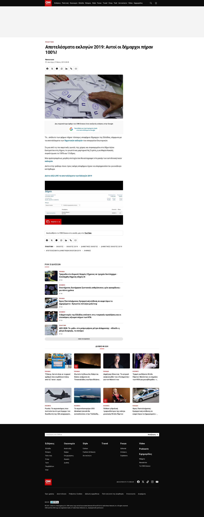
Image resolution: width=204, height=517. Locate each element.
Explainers (124, 456)
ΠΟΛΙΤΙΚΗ (49, 42)
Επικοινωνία (130, 494)
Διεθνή (66, 463)
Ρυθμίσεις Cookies (75, 494)
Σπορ (110, 3)
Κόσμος (88, 3)
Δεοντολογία (61, 494)
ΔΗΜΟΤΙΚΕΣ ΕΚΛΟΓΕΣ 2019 (111, 247)
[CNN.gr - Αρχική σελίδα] (48, 482)
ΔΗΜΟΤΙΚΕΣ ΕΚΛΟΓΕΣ (89, 247)
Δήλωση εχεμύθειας (92, 494)
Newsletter (143, 462)
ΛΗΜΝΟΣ (87, 251)
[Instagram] (152, 481)
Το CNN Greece (144, 466)
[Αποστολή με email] (76, 69)
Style (94, 3)
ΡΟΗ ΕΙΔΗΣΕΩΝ (53, 264)
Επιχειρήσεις (69, 456)
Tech (115, 3)
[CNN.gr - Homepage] (48, 3)
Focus (99, 3)
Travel (105, 3)
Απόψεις (123, 452)
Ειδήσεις (57, 3)
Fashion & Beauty (89, 452)
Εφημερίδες (138, 3)
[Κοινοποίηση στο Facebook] (47, 69)
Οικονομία (73, 3)
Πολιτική (65, 3)
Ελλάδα (81, 3)
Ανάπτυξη (67, 448)
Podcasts (144, 449)
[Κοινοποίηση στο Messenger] (57, 69)
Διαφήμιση (142, 494)
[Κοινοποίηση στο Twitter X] (52, 69)
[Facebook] (138, 481)
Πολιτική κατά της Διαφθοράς (113, 494)
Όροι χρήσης (49, 494)
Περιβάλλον (49, 466)
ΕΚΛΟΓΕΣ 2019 (72, 247)
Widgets (142, 459)
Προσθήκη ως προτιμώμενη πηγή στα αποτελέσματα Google (85, 129)
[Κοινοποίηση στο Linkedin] (66, 69)
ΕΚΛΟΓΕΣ (59, 247)
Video (130, 3)
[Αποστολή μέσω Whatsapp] (62, 69)
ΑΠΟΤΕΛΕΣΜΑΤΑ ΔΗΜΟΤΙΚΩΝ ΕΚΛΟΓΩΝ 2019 (63, 251)
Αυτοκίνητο (122, 3)
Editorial (123, 448)
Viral (46, 470)
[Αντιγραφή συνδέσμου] (71, 69)
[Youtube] (157, 481)
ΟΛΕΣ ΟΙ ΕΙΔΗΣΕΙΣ (84, 339)
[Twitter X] (143, 481)
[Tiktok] (147, 481)
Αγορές (66, 459)
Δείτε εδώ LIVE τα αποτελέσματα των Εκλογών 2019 (68, 176)
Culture (85, 448)
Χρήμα (66, 452)
